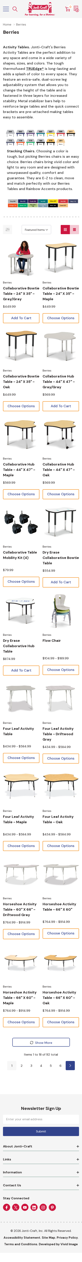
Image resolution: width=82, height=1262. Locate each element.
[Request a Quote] (76, 9)
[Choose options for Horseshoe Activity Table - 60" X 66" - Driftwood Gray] (21, 874)
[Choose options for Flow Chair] (61, 610)
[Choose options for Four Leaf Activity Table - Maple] (21, 787)
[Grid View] (65, 229)
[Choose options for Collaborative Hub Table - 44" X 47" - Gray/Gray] (61, 346)
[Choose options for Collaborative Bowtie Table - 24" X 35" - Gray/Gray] (21, 258)
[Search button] (15, 9)
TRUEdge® (35, 68)
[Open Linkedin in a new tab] (34, 1207)
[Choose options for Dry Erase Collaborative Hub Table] (21, 610)
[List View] (74, 229)
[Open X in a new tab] (15, 1207)
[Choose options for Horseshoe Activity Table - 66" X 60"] (61, 874)
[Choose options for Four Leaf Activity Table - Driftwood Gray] (61, 699)
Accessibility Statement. (22, 1238)
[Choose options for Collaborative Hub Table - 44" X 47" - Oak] (61, 434)
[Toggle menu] (6, 9)
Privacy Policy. (67, 1238)
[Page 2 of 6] (70, 1065)
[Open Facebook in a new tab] (6, 1207)
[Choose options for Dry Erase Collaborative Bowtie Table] (61, 522)
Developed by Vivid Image (58, 1244)
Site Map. (49, 1238)
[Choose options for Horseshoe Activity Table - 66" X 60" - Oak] (61, 962)
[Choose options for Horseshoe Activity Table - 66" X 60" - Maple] (21, 962)
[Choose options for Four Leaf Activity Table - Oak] (61, 787)
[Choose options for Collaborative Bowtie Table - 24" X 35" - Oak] (21, 346)
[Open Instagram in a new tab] (43, 1207)
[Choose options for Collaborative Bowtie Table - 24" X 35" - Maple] (61, 258)
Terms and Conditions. (21, 1244)
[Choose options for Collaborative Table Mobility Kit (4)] (21, 522)
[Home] (40, 9)
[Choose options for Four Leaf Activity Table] (21, 699)
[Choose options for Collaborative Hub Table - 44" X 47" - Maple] (21, 434)
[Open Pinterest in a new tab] (52, 1207)
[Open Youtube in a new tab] (24, 1207)
